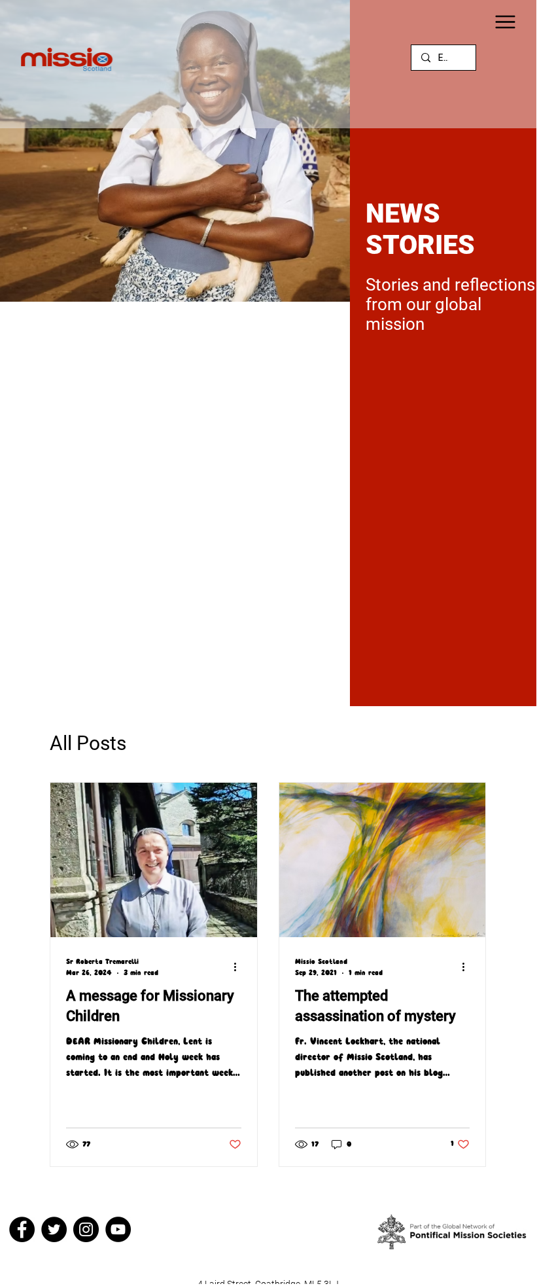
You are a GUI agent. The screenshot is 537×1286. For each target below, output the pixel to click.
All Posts (88, 743)
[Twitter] (54, 1229)
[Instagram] (86, 1229)
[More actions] (239, 966)
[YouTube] (118, 1229)
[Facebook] (22, 1229)
